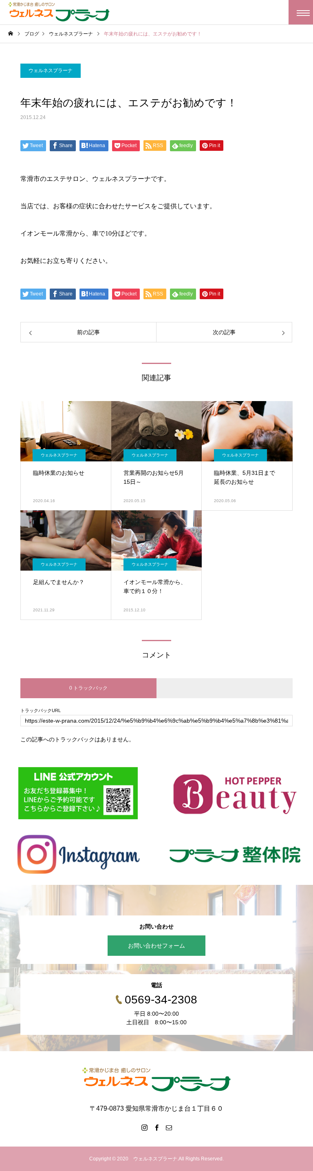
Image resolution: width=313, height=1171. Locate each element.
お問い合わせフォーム (156, 945)
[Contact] (169, 1127)
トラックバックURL (40, 710)
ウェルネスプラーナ (51, 70)
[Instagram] (144, 1127)
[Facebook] (156, 1127)
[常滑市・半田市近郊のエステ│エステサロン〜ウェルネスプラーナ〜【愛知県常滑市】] (59, 12)
